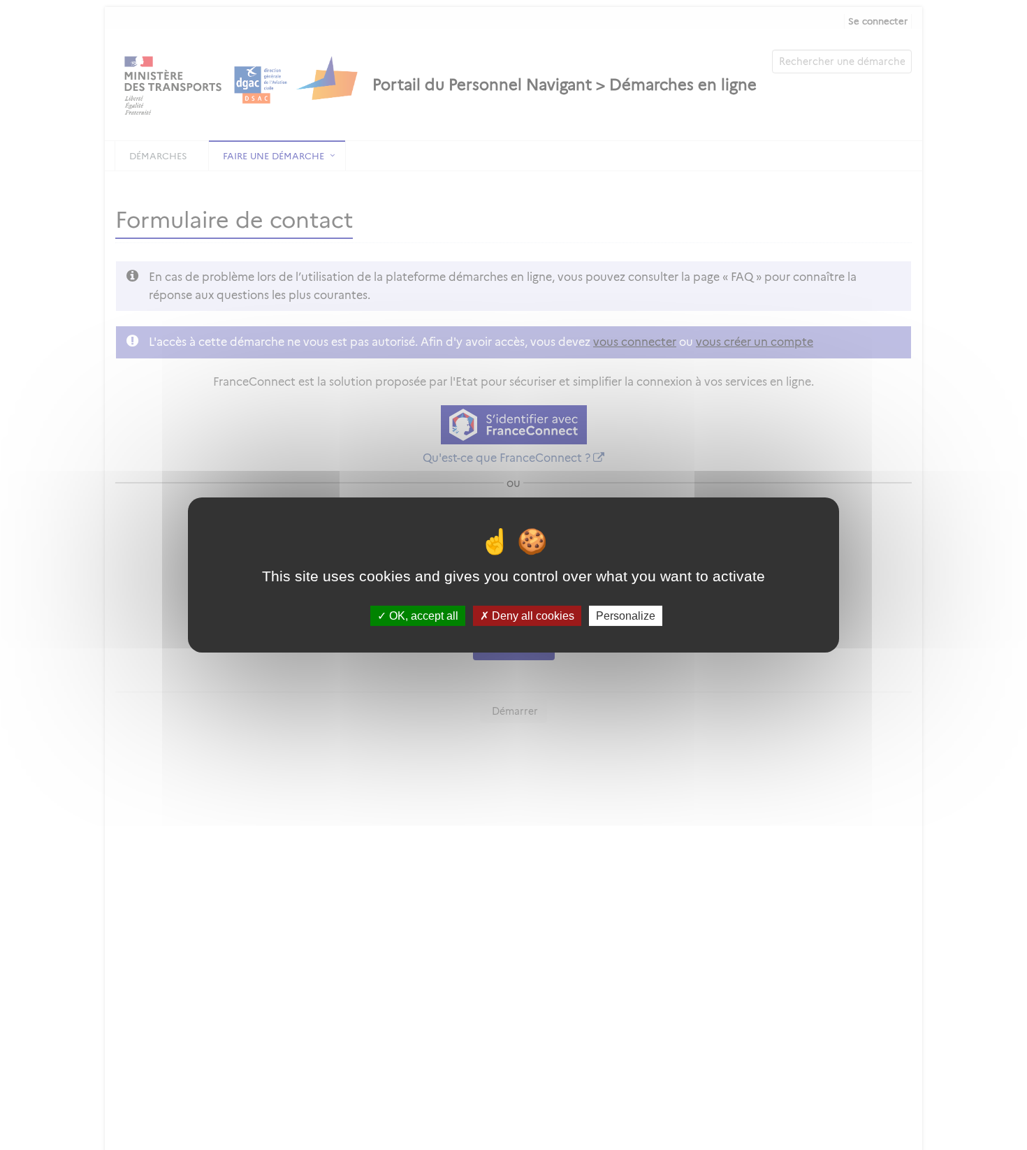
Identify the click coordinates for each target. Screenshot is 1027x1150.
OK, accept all (422, 616)
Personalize (625, 616)
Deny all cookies (531, 616)
